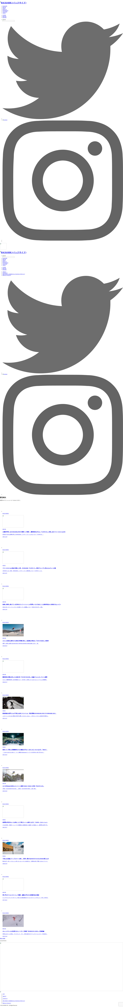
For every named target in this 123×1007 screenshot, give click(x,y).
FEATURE (5, 6)
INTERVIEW (5, 10)
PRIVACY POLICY (7, 275)
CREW (4, 13)
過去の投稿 (2, 938)
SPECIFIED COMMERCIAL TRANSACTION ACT (14, 274)
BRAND (4, 16)
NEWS (4, 8)
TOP (4, 994)
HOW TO (5, 9)
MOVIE (4, 7)
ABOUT (4, 271)
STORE (4, 15)
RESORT (5, 17)
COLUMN (5, 11)
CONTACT (5, 273)
